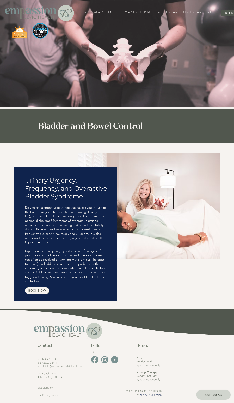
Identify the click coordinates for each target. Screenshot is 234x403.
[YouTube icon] (114, 359)
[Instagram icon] (104, 359)
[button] (103, 12)
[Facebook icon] (94, 359)
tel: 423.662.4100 (47, 359)
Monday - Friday (145, 361)
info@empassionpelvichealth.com (64, 366)
